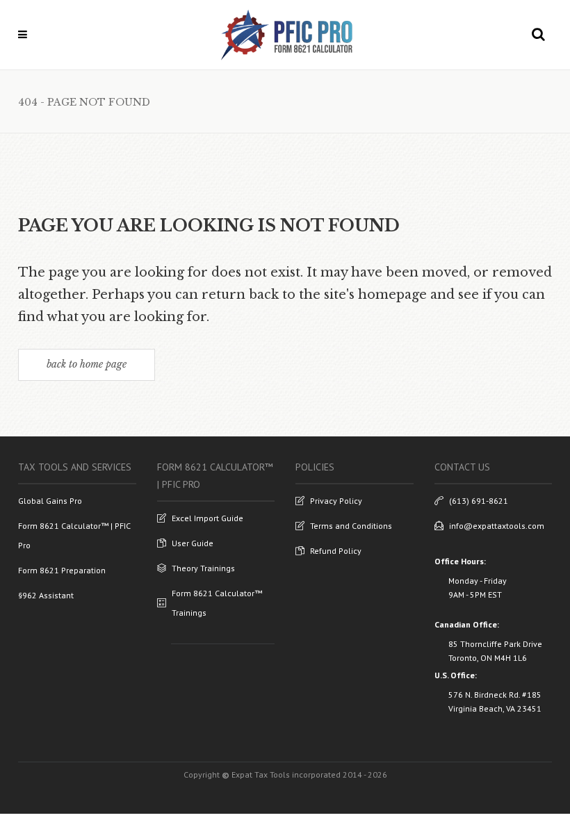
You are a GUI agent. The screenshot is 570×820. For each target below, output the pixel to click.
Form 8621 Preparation (62, 570)
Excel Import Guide (207, 518)
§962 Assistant (46, 595)
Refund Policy (335, 551)
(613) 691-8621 (478, 500)
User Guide (192, 543)
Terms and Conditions (351, 525)
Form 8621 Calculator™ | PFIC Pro (74, 535)
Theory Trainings (203, 568)
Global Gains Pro (50, 500)
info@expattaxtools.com (496, 525)
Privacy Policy (336, 500)
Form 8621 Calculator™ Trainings (217, 603)
